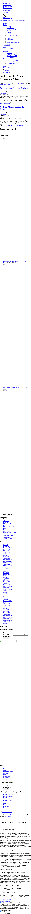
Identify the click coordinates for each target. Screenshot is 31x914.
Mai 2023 (5, 570)
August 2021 (6, 590)
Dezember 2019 (7, 615)
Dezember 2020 (7, 601)
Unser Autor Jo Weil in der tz (11, 387)
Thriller (5, 534)
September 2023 (7, 565)
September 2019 (7, 620)
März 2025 (6, 556)
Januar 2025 (6, 558)
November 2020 (7, 602)
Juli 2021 (5, 592)
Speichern (2, 901)
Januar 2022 (6, 583)
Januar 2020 (6, 614)
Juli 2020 (5, 607)
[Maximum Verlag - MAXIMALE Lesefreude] (12, 20)
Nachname (6, 634)
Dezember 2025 (7, 548)
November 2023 (7, 562)
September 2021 (7, 589)
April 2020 (6, 609)
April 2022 (6, 579)
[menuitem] (17, 10)
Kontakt (5, 774)
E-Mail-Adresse (7, 636)
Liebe (4, 529)
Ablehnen (7, 901)
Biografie (5, 522)
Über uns (5, 773)
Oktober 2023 (7, 564)
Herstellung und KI (8, 771)
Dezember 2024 (7, 559)
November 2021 (7, 586)
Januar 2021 (6, 599)
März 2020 (6, 611)
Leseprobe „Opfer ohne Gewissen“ (14, 88)
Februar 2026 (6, 546)
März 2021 (6, 596)
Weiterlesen (3, 93)
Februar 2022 (6, 581)
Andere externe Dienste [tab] (6, 869)
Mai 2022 (5, 577)
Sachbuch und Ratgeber (9, 532)
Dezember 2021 (7, 584)
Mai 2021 (5, 595)
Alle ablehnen (23, 819)
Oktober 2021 (7, 587)
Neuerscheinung (8, 84)
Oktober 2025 (7, 550)
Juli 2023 (5, 567)
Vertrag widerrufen (8, 779)
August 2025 (6, 553)
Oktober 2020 (7, 604)
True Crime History (8, 535)
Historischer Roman (8, 524)
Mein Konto (6, 10)
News (4, 770)
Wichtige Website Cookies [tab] (7, 850)
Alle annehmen (16, 819)
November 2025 (7, 549)
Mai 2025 (5, 555)
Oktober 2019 (7, 618)
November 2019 (7, 617)
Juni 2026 (5, 545)
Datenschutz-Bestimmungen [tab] (7, 892)
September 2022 (7, 576)
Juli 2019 (5, 623)
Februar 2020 (6, 612)
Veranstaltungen (7, 538)
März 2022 (6, 580)
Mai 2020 (5, 608)
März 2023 (6, 573)
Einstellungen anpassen (6, 819)
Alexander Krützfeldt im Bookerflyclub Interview (16, 513)
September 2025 (7, 552)
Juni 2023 (5, 568)
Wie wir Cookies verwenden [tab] (7, 829)
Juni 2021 (5, 593)
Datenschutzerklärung (10, 816)
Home (5, 768)
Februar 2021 (6, 598)
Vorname (5, 633)
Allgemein (6, 521)
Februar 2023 (6, 574)
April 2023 (6, 571)
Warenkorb (6, 12)
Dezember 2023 (7, 561)
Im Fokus (5, 525)
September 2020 (7, 605)
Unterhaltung (6, 537)
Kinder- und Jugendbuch (9, 526)
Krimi (1, 84)
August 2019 (6, 621)
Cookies (12, 814)
